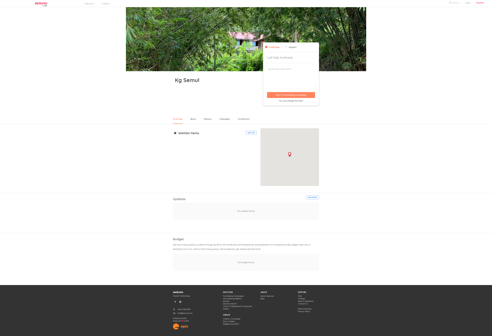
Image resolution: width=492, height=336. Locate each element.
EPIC (187, 321)
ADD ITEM (251, 133)
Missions (208, 119)
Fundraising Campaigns (233, 296)
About (193, 119)
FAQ (300, 296)
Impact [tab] (292, 47)
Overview (178, 119)
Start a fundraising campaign (291, 94)
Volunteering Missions (232, 299)
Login (467, 3)
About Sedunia (267, 296)
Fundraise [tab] (274, 47)
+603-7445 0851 (184, 309)
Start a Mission (229, 321)
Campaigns (224, 119)
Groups (226, 301)
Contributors (244, 119)
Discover (89, 4)
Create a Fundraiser (231, 319)
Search (455, 3)
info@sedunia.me (184, 313)
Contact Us (303, 304)
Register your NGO (231, 324)
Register (481, 3)
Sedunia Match (230, 304)
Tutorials (301, 299)
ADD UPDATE (312, 197)
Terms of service (304, 309)
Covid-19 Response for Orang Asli (237, 306)
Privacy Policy (304, 311)
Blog (262, 299)
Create (105, 4)
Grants (226, 309)
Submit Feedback (306, 301)
